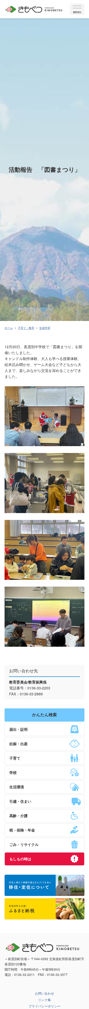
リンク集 (44, 999)
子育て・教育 (26, 328)
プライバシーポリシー (44, 1006)
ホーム (9, 328)
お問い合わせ (44, 993)
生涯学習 (44, 328)
